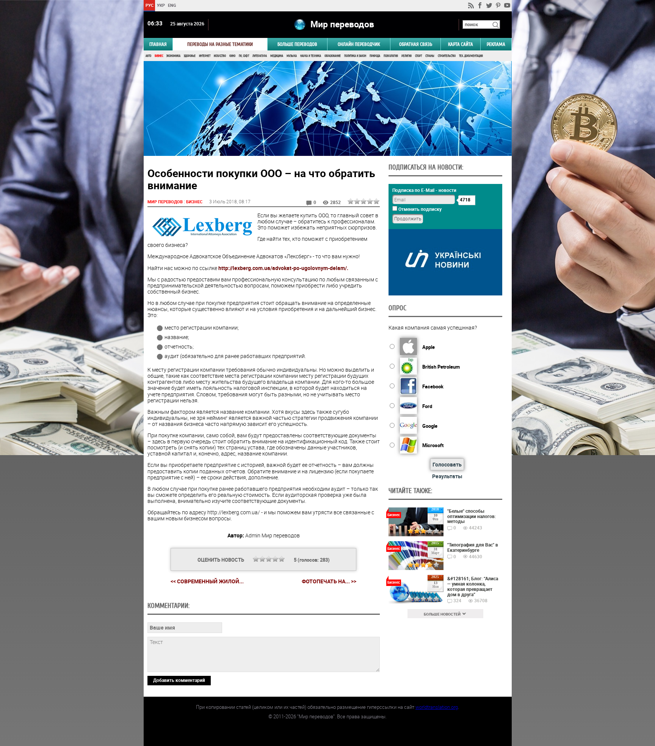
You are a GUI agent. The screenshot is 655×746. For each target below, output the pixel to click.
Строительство (447, 56)
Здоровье (190, 56)
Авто (148, 56)
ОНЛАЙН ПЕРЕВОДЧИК (359, 44)
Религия (406, 56)
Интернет (204, 56)
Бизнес (159, 56)
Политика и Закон (355, 56)
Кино (232, 56)
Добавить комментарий (179, 680)
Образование (332, 56)
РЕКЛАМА (496, 44)
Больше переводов (297, 44)
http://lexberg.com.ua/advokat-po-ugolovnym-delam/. (283, 268)
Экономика (173, 56)
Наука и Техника (310, 56)
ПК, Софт (244, 56)
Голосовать (447, 464)
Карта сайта (460, 44)
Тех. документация (471, 56)
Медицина (276, 56)
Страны (429, 56)
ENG (172, 5)
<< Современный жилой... (207, 581)
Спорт (418, 56)
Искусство (220, 56)
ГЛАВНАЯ (158, 44)
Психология (391, 56)
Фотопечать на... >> (329, 581)
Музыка (292, 56)
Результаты (447, 476)
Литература (259, 56)
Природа (375, 56)
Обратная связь (415, 44)
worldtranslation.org (436, 707)
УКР (161, 5)
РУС (149, 5)
